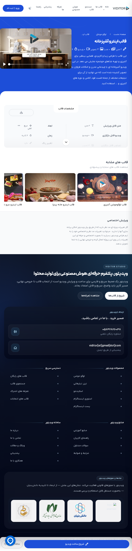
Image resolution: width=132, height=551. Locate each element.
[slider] (32, 64)
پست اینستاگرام (82, 406)
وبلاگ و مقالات (17, 445)
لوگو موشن (101, 34)
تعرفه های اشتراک (19, 391)
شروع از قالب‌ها (116, 295)
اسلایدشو (78, 391)
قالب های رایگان (18, 376)
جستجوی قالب (17, 383)
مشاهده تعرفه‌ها (90, 295)
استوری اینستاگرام (83, 398)
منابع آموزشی (80, 430)
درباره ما (14, 430)
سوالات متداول (81, 445)
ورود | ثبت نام (13, 8)
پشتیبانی (14, 453)
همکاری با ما (16, 460)
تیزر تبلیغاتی (80, 383)
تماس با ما (15, 438)
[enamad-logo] (108, 511)
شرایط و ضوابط (81, 453)
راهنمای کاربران (81, 438)
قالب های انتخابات (19, 398)
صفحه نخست (120, 34)
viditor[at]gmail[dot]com (105, 345)
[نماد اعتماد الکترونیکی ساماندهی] (23, 511)
